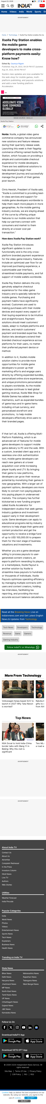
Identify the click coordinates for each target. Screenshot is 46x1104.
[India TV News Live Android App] (12, 1041)
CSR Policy (16, 1074)
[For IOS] (34, 1056)
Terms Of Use (20, 1071)
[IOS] (33, 1)
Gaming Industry (10, 639)
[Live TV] (42, 5)
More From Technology (23, 675)
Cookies (5, 1092)
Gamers (27, 633)
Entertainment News (10, 930)
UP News (6, 998)
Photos (5, 923)
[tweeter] (10, 1027)
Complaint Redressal (10, 863)
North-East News (9, 991)
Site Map (8, 1071)
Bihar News (6, 973)
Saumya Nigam (17, 63)
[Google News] (8, 126)
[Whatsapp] (36, 126)
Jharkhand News (9, 984)
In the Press (7, 867)
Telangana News (30, 980)
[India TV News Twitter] (41, 1)
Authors (5, 881)
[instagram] (17, 1027)
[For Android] (12, 1056)
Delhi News (6, 977)
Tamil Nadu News (9, 995)
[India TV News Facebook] (39, 1)
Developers (22, 627)
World (29, 11)
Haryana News (8, 980)
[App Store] (34, 1041)
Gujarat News (7, 1005)
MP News (6, 988)
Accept (30, 1098)
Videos (13, 11)
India (21, 11)
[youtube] (23, 1027)
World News (7, 919)
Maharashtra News (31, 973)
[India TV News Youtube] (44, 1)
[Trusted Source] (22, 126)
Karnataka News (9, 1013)
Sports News (7, 934)
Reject (24, 1101)
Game (17, 633)
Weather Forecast (9, 898)
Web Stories (7, 885)
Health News (7, 948)
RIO (25, 1074)
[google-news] (36, 1027)
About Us (6, 856)
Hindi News (6, 874)
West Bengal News (31, 984)
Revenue (7, 633)
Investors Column (9, 870)
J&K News (6, 1009)
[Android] (35, 1)
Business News (8, 944)
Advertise (6, 860)
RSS (32, 1074)
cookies (17, 1098)
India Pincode (7, 901)
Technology (13, 35)
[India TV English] (25, 6)
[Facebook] (4, 1027)
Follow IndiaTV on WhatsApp (21, 647)
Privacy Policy (35, 1071)
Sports (38, 11)
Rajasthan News (29, 977)
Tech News (8, 627)
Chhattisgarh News (10, 1002)
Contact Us (6, 852)
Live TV (5, 877)
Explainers (6, 941)
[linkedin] (30, 1027)
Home (4, 11)
